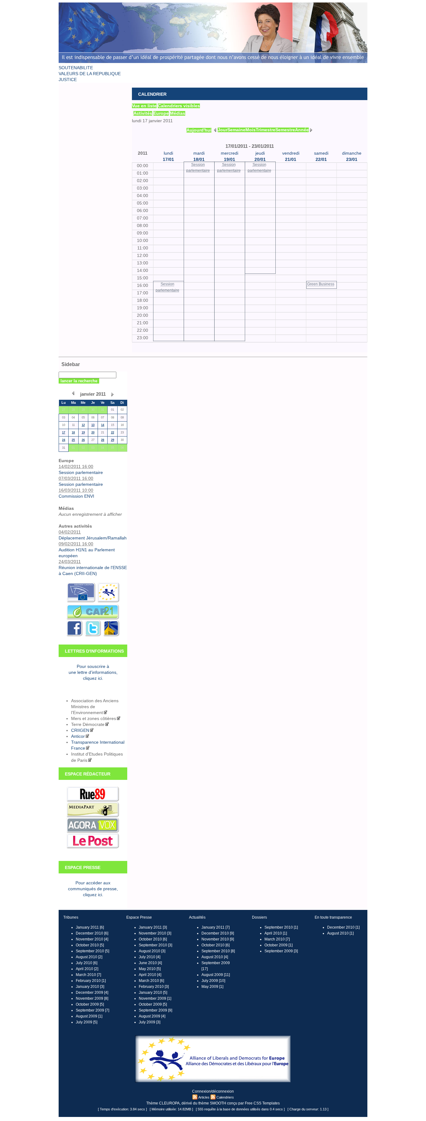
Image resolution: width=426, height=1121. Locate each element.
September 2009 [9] (155, 1010)
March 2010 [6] (151, 980)
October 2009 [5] (90, 1004)
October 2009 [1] (278, 945)
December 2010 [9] (217, 933)
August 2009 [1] (89, 1016)
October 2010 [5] (90, 945)
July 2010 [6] (86, 963)
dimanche (351, 153)
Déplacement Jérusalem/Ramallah (93, 538)
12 (83, 425)
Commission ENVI (76, 496)
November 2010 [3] (155, 933)
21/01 (290, 159)
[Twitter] (92, 635)
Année (302, 130)
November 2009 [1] (155, 998)
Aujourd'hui (198, 130)
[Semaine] (215, 130)
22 (112, 432)
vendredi (290, 153)
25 (73, 440)
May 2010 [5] (150, 969)
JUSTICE (68, 79)
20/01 (260, 159)
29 (112, 440)
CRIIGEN (80, 730)
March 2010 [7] (88, 975)
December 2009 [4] (92, 992)
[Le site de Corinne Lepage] (213, 63)
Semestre (285, 130)
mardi (199, 153)
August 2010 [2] (89, 957)
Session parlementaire (81, 472)
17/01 (168, 159)
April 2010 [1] (275, 933)
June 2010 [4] (150, 963)
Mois (250, 130)
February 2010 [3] (154, 986)
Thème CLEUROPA (163, 1103)
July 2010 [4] (149, 957)
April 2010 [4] (150, 975)
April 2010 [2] (87, 969)
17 (63, 432)
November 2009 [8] (92, 998)
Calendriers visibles (179, 106)
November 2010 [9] (217, 939)
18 (73, 432)
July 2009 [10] (213, 980)
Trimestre (265, 130)
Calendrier (152, 94)
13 (92, 425)
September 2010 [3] (155, 945)
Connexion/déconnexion (213, 1091)
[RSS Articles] (194, 1097)
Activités (142, 113)
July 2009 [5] (86, 1022)
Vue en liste (144, 106)
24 (63, 440)
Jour (222, 130)
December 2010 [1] (343, 927)
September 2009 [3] (281, 951)
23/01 (351, 159)
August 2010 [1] (340, 933)
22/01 (321, 159)
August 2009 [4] (152, 1016)
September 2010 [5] (92, 951)
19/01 (229, 159)
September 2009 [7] (92, 1010)
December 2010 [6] (92, 933)
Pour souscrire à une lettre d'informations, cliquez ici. (93, 672)
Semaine (236, 130)
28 (102, 440)
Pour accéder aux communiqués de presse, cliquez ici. (93, 889)
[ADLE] (107, 601)
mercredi (229, 153)
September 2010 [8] (218, 951)
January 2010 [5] (153, 992)
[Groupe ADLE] (213, 1081)
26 (83, 440)
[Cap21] (92, 618)
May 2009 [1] (212, 986)
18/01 (199, 159)
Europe (161, 113)
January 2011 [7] (215, 927)
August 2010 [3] (152, 951)
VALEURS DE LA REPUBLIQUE (90, 73)
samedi (321, 153)
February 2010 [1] (91, 980)
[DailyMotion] (111, 635)
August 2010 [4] (214, 957)
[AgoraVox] (92, 831)
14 (102, 425)
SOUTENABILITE (76, 67)
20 (92, 432)
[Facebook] (74, 635)
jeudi (260, 153)
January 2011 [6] (90, 927)
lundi (168, 153)
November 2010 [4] (92, 939)
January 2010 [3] (90, 986)
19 (83, 432)
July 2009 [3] (149, 1022)
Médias (177, 113)
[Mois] (73, 393)
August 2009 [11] (215, 975)
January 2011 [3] (153, 927)
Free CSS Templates (262, 1103)
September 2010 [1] (281, 927)
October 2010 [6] (153, 939)
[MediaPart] (92, 816)
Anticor (78, 736)
